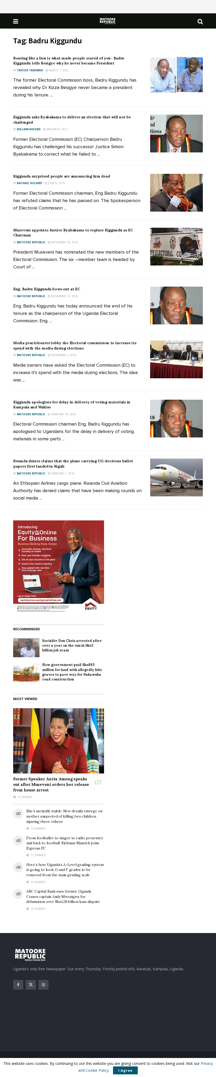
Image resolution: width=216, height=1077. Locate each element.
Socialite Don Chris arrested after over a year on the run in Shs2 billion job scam (72, 645)
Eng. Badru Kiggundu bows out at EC (46, 289)
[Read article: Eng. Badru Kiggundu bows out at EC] (176, 305)
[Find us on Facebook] (18, 985)
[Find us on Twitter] (31, 985)
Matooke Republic (31, 242)
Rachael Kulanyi (29, 183)
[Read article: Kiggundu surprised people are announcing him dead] (176, 193)
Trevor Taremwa (30, 70)
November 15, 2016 (64, 296)
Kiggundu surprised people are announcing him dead (61, 176)
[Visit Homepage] (108, 21)
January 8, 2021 (57, 129)
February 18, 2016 (63, 414)
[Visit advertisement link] (58, 566)
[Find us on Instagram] (43, 985)
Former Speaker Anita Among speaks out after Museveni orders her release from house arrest (51, 784)
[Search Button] (200, 21)
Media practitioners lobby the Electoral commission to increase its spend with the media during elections (74, 346)
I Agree (125, 1070)
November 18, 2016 (64, 242)
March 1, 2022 (58, 70)
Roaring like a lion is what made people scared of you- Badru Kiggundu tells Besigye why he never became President (68, 61)
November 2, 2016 (63, 355)
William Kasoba (29, 129)
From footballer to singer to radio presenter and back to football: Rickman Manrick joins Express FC (64, 843)
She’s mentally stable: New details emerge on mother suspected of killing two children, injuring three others (64, 816)
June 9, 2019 (56, 183)
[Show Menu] (15, 21)
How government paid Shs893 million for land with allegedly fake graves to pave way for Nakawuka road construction (72, 672)
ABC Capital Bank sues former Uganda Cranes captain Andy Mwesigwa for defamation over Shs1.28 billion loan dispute (63, 896)
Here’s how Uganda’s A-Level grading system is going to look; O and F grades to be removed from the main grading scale (65, 869)
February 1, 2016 (62, 473)
